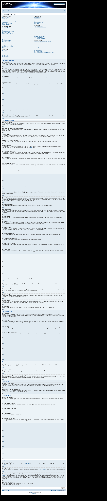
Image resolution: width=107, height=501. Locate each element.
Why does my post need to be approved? (7, 46)
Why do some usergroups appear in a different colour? (41, 21)
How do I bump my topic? (5, 47)
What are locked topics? (5, 56)
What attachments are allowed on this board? (40, 46)
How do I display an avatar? (6, 32)
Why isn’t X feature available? (38, 51)
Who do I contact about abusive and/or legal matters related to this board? (44, 52)
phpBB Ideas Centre (43, 469)
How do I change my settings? (6, 27)
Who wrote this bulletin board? (38, 50)
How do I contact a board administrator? (39, 53)
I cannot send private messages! (38, 26)
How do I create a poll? (5, 39)
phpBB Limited (27, 463)
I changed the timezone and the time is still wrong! (8, 29)
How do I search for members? (38, 37)
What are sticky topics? (5, 55)
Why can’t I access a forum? (6, 42)
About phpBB (4, 464)
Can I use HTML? (4, 51)
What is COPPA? (4, 18)
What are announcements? (5, 54)
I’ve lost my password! (5, 22)
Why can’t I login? (4, 20)
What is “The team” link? (37, 23)
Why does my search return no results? (39, 35)
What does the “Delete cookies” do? (7, 24)
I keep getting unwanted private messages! (40, 27)
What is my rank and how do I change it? (7, 33)
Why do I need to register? (5, 17)
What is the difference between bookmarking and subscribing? (42, 41)
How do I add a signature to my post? (7, 38)
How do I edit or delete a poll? (6, 41)
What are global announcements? (6, 53)
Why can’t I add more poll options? (6, 40)
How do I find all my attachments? (38, 47)
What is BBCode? (4, 50)
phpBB (31, 147)
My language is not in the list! (6, 30)
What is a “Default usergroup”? (38, 22)
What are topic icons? (5, 57)
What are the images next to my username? (8, 31)
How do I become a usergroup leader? (39, 20)
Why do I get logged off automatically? (7, 23)
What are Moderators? (37, 18)
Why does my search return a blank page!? (40, 36)
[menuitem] (7, 10)
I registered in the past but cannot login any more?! (9, 21)
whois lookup (4, 475)
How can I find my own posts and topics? (39, 38)
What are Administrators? (37, 17)
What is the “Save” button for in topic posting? (8, 45)
